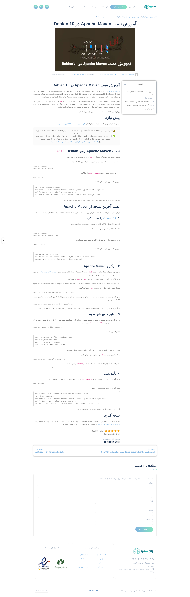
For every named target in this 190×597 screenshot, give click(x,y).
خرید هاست (93, 7)
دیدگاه (150, 483)
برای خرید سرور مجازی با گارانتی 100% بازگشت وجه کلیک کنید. (75, 141)
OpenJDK (109, 218)
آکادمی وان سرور (151, 17)
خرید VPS (104, 7)
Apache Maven (114, 91)
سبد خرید (101, 563)
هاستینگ (84, 558)
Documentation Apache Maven (109, 424)
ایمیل (150, 510)
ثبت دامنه (82, 7)
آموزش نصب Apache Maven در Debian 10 (139, 93)
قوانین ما (101, 558)
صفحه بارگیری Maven (48, 272)
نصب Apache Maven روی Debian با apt (139, 102)
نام (151, 501)
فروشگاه (71, 7)
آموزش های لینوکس (130, 17)
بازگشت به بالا (40, 590)
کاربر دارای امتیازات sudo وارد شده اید (71, 124)
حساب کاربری (101, 554)
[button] (125, 84)
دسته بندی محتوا (119, 7)
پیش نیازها (149, 98)
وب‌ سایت (149, 519)
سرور (139, 17)
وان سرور (132, 7)
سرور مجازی (83, 554)
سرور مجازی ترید (84, 567)
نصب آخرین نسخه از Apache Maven (140, 105)
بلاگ (143, 17)
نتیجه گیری (149, 109)
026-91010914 (141, 558)
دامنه (83, 563)
